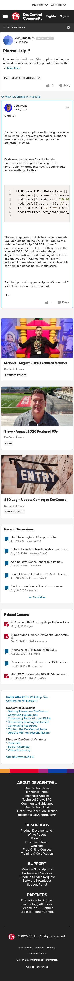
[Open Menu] (68, 27)
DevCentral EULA (37, 807)
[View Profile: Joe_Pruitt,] (8, 108)
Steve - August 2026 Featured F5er (31, 431)
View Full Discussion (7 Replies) (22, 96)
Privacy (51, 947)
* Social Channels (17, 746)
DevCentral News (14, 369)
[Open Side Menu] (5, 16)
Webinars (37, 846)
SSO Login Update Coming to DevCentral (35, 500)
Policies (39, 947)
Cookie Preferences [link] (37, 966)
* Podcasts (13, 743)
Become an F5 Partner (37, 908)
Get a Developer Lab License (37, 811)
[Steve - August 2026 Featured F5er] (37, 406)
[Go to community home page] (27, 16)
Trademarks (25, 947)
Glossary (37, 838)
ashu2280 (35, 541)
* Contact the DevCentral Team (26, 729)
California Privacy (37, 953)
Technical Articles (37, 796)
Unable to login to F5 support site (33, 537)
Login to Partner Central (37, 912)
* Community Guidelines (22, 715)
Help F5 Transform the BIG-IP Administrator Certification (39, 674)
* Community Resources (21, 725)
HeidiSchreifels (37, 678)
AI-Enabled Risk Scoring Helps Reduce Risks (40, 622)
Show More (13, 68)
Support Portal (37, 885)
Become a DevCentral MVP (37, 815)
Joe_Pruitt (20, 105)
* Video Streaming (18, 750)
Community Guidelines (37, 803)
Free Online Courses (37, 850)
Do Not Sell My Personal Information (37, 959)
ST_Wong (34, 653)
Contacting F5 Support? (22, 700)
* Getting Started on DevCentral (27, 711)
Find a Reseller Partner (37, 900)
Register (51, 16)
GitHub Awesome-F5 (20, 757)
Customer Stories (37, 842)
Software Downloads (37, 881)
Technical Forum (16, 27)
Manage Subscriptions (37, 869)
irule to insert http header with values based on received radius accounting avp (40, 549)
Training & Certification (37, 854)
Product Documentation (37, 831)
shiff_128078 (23, 38)
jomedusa (35, 565)
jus (31, 626)
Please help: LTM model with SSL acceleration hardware (33, 650)
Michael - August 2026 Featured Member (35, 363)
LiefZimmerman (38, 641)
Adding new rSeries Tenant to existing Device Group (36, 562)
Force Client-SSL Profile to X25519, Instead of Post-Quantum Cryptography (39, 574)
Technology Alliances (37, 904)
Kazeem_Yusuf (38, 553)
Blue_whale (35, 666)
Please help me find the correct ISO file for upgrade (38, 662)
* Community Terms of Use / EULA (28, 718)
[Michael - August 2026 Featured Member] (37, 338)
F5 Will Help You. (27, 697)
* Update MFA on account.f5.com (28, 732)
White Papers (37, 835)
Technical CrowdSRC (37, 800)
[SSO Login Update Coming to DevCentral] (37, 474)
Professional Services (37, 873)
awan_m (34, 590)
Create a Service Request (37, 877)
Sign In (64, 16)
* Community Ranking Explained (27, 722)
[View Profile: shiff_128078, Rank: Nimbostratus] (8, 40)
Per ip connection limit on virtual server (36, 586)
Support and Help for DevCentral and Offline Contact (40, 635)
